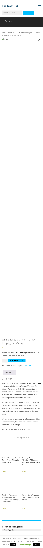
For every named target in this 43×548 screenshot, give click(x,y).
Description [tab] (9, 372)
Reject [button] (13, 545)
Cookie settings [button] (25, 545)
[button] (40, 4)
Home (4, 33)
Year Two (20, 33)
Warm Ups (11, 33)
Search (28, 13)
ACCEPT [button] (36, 545)
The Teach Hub (10, 6)
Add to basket (17, 360)
